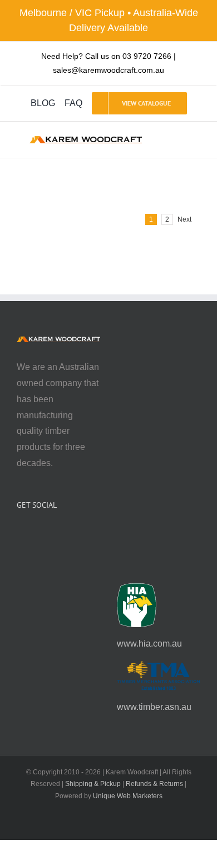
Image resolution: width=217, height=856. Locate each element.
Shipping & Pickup (93, 784)
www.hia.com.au (149, 643)
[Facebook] (20, 534)
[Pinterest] (50, 534)
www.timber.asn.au (154, 707)
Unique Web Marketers (127, 796)
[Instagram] (35, 534)
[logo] (85, 140)
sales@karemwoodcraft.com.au (108, 70)
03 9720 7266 (146, 56)
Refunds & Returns (154, 784)
